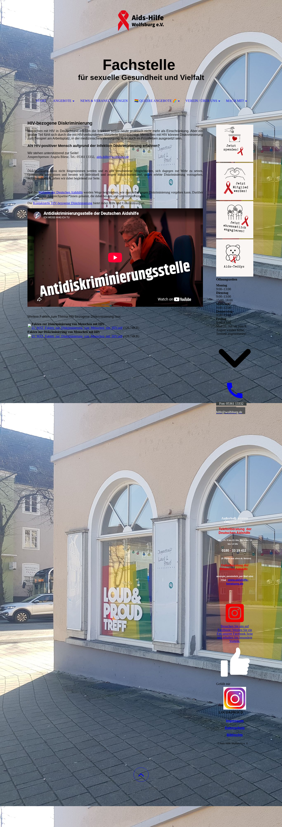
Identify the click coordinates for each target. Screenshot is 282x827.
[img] (141, 20)
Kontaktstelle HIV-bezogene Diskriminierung (62, 203)
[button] (141, 774)
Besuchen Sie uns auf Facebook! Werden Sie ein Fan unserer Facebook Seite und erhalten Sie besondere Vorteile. (235, 633)
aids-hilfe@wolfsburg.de (113, 157)
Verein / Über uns (201, 101)
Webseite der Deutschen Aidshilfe (61, 192)
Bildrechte (235, 735)
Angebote (62, 101)
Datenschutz (235, 728)
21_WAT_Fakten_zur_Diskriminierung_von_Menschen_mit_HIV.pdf (77, 327)
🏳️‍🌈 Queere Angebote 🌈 (155, 101)
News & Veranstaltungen (104, 101)
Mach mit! (235, 101)
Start (41, 101)
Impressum (235, 721)
